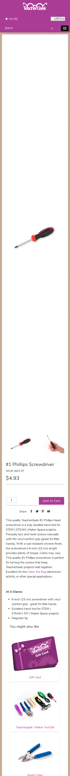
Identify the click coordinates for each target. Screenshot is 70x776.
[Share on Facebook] (31, 512)
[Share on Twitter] (37, 512)
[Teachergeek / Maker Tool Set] (35, 704)
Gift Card (35, 677)
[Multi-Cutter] (35, 753)
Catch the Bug (37, 572)
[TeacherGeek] (35, 11)
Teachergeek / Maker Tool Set (35, 727)
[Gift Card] (35, 653)
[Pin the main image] (43, 512)
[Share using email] (49, 512)
